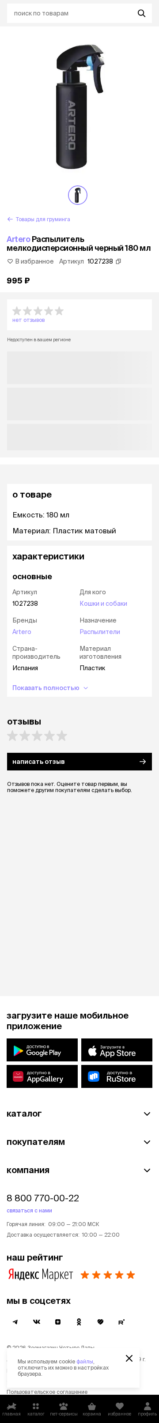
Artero (18, 239)
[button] (79, 314)
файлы (84, 1361)
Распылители (100, 631)
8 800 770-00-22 (43, 1198)
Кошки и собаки (103, 603)
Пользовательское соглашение (47, 1392)
